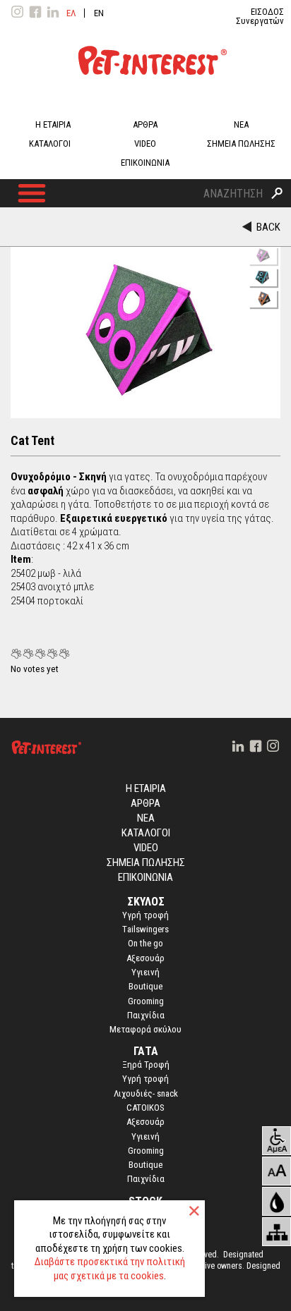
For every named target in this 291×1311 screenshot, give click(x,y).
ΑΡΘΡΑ (145, 124)
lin (53, 12)
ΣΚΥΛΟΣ (146, 901)
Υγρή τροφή (145, 1078)
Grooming (146, 1001)
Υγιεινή (145, 972)
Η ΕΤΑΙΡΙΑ (53, 124)
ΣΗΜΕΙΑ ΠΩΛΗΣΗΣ (241, 143)
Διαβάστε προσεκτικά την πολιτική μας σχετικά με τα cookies (110, 1268)
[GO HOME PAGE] (145, 96)
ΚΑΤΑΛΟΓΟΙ (50, 143)
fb (35, 12)
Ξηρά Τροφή (146, 1064)
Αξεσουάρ (145, 958)
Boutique (145, 986)
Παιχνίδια (146, 1015)
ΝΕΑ (241, 124)
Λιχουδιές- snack (146, 1093)
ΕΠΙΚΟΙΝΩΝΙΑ (145, 162)
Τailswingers (145, 929)
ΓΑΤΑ (145, 1051)
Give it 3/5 (41, 653)
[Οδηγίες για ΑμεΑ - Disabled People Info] (276, 1140)
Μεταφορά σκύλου (145, 1029)
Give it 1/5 (17, 653)
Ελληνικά (70, 13)
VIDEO (145, 143)
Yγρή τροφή (145, 915)
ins (18, 12)
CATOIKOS (145, 1107)
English (99, 13)
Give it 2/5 (29, 653)
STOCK (145, 1201)
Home (46, 749)
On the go (145, 943)
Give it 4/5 (53, 653)
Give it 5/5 (65, 653)
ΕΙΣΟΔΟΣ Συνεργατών (260, 16)
